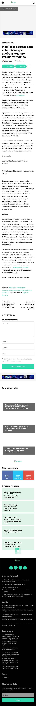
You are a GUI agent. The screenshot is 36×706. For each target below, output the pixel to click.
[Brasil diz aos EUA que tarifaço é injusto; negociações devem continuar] (18, 422)
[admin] (3, 61)
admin (9, 61)
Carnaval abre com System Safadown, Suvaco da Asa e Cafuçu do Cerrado (8, 305)
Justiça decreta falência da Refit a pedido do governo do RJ (13, 532)
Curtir (7, 471)
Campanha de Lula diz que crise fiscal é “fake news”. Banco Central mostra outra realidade (17, 406)
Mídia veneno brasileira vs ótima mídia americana (9, 648)
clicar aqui (21, 95)
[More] (29, 66)
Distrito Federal (11, 9)
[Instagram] (15, 567)
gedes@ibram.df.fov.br (20, 267)
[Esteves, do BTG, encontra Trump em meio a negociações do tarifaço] (27, 544)
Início (3, 9)
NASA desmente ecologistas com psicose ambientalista (10, 667)
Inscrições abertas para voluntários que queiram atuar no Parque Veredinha (17, 290)
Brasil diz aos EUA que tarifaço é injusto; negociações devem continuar (17, 428)
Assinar (18, 700)
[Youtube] (25, 567)
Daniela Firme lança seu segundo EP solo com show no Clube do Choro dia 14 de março (17, 595)
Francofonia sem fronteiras (10, 587)
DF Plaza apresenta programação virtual (13, 584)
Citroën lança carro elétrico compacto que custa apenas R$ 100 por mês (10, 654)
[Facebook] (11, 567)
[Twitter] (20, 567)
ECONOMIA (8, 401)
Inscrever (29, 471)
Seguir (18, 471)
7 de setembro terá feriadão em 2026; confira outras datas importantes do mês (16, 450)
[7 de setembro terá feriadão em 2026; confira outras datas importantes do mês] (18, 444)
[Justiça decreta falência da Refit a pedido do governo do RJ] (27, 531)
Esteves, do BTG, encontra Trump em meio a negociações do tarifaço (13, 544)
